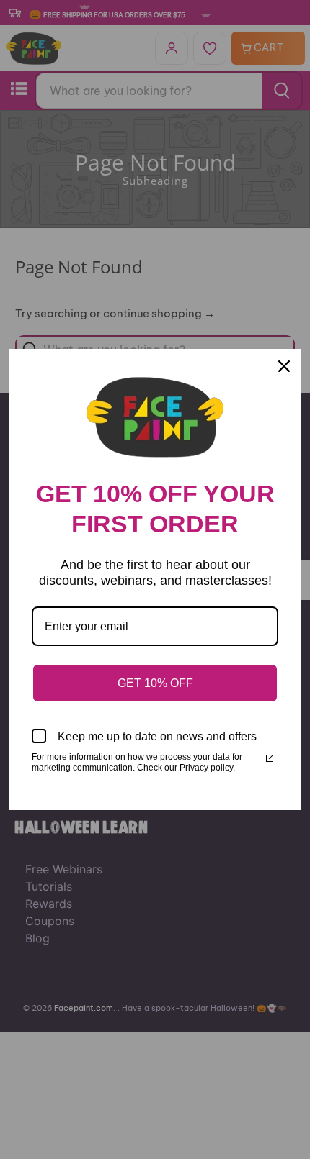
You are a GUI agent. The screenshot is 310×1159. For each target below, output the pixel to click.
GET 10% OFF (155, 683)
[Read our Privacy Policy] (269, 758)
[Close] (284, 366)
